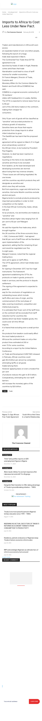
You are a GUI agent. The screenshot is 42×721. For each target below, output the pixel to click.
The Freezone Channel (14, 32)
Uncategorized (12, 12)
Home (4, 12)
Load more (6, 557)
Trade (11, 391)
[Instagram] (18, 718)
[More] (37, 38)
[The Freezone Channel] (3, 32)
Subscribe (34, 701)
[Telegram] (32, 38)
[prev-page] (2, 492)
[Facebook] (11, 38)
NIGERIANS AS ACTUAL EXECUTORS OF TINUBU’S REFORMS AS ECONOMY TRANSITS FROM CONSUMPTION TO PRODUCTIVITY (21, 526)
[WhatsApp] (22, 38)
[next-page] (4, 492)
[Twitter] (16, 38)
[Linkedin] (27, 38)
